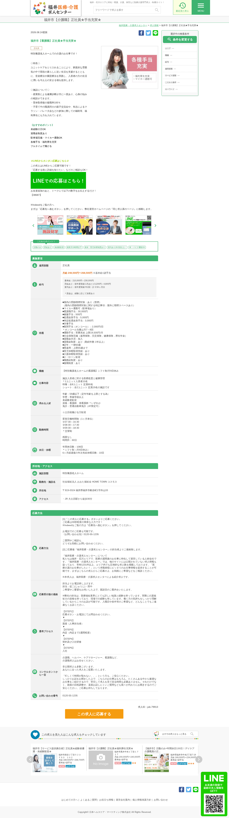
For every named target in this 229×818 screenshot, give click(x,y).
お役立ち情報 (106, 799)
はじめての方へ (69, 799)
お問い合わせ (161, 799)
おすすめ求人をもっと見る (174, 734)
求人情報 (154, 25)
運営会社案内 (123, 799)
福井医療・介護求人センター (133, 25)
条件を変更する (180, 39)
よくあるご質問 (88, 799)
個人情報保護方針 (141, 799)
